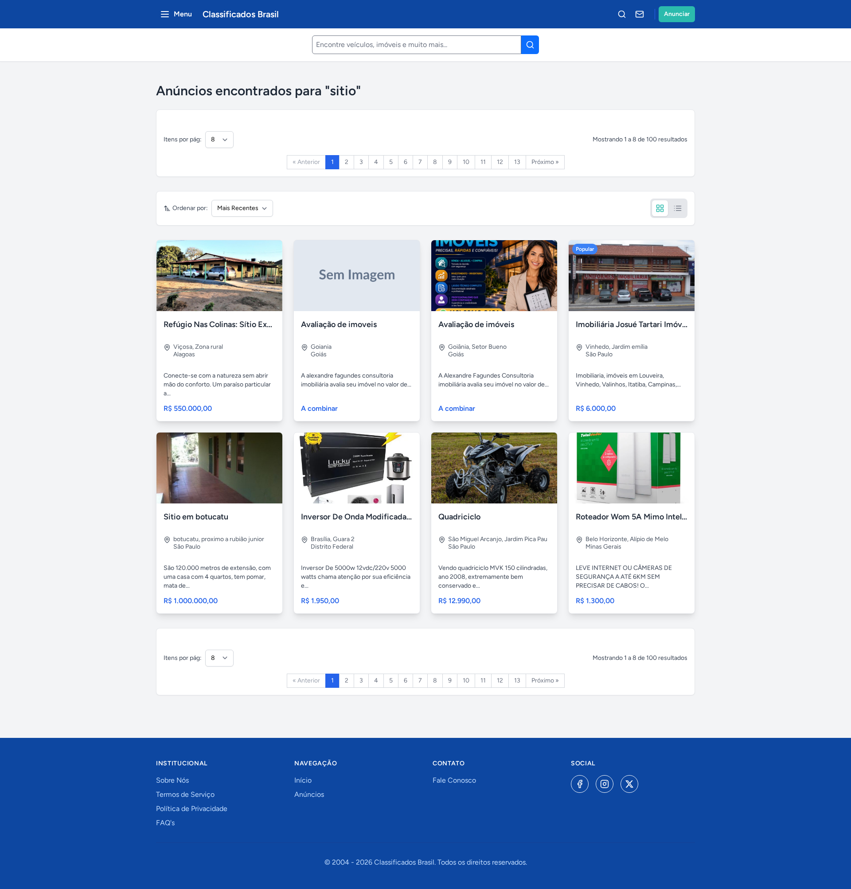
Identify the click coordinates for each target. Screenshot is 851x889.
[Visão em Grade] (660, 208)
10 (466, 162)
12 (500, 162)
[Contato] (640, 14)
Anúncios (309, 794)
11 (483, 162)
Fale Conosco (454, 780)
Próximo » (545, 162)
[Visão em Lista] (678, 208)
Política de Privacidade (191, 808)
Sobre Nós (172, 780)
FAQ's (165, 823)
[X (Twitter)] (629, 784)
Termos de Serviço (185, 794)
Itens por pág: (183, 139)
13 (517, 162)
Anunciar (677, 14)
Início (303, 780)
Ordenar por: (190, 208)
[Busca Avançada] (622, 14)
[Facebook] (580, 784)
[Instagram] (604, 784)
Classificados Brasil (241, 14)
